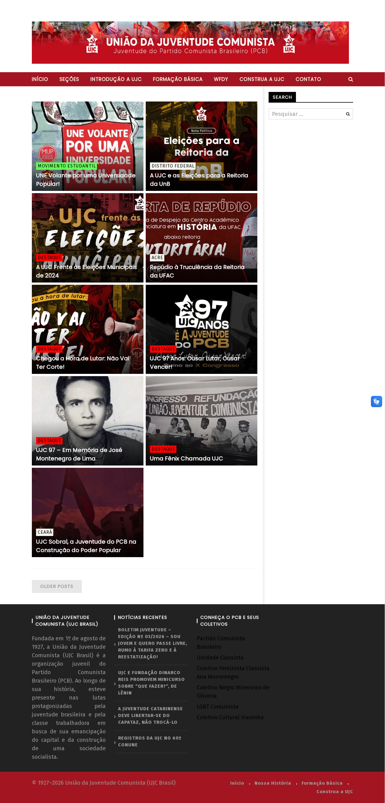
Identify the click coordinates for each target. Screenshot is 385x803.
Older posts (56, 586)
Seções (69, 79)
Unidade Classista (220, 657)
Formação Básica (322, 783)
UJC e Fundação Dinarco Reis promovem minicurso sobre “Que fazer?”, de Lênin (151, 683)
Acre (157, 257)
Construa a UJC (262, 79)
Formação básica (178, 79)
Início (40, 79)
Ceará (45, 532)
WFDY (221, 79)
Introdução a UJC (116, 79)
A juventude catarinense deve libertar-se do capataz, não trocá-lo (150, 715)
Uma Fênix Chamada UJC (186, 458)
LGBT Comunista (217, 706)
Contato (308, 79)
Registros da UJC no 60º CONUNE (150, 741)
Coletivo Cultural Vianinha (230, 717)
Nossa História (273, 783)
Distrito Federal (173, 166)
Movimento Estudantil (67, 166)
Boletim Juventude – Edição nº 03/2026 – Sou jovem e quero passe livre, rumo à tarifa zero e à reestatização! (152, 643)
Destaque (49, 257)
